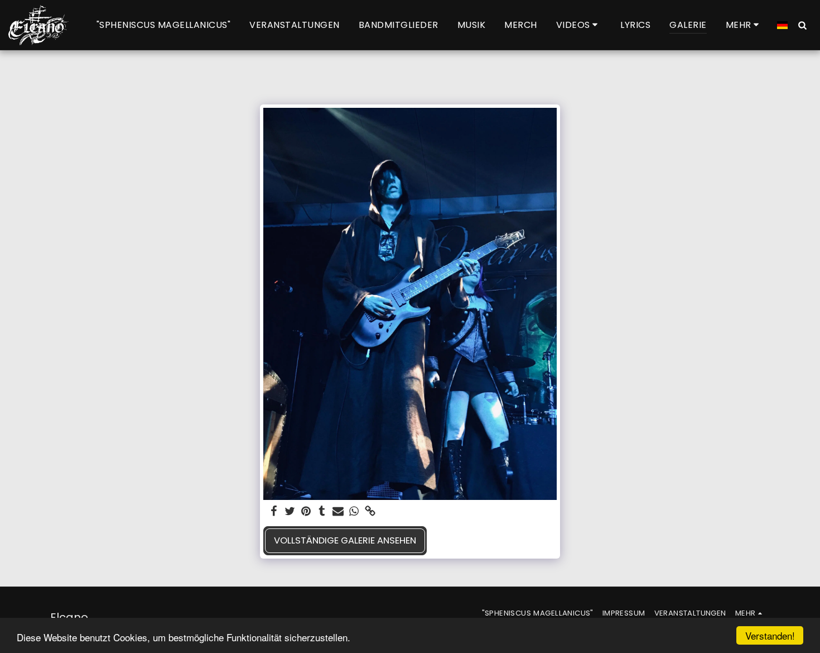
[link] (370, 512)
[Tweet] (290, 512)
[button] (579, 25)
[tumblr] (322, 512)
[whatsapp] (354, 512)
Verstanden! (770, 635)
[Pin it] (306, 512)
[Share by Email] (338, 512)
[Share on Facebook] (273, 512)
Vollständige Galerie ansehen (345, 540)
